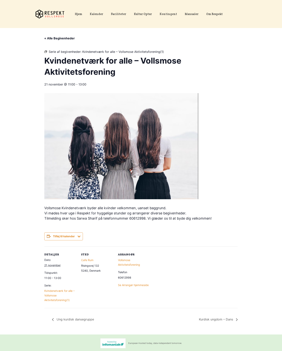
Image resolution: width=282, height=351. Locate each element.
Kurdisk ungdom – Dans (216, 319)
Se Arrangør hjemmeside (133, 285)
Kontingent (168, 14)
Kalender (96, 14)
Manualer (192, 14)
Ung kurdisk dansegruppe (75, 319)
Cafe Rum (87, 260)
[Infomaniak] (113, 343)
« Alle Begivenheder (59, 38)
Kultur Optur (143, 14)
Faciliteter (118, 14)
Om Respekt (214, 14)
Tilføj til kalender (64, 236)
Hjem (78, 14)
